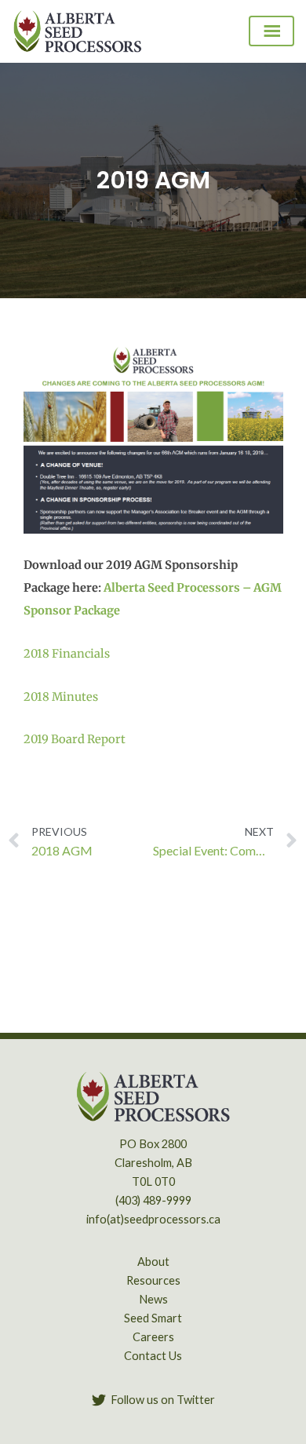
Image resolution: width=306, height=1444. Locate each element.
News (153, 1299)
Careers (153, 1337)
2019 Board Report (75, 739)
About (153, 1261)
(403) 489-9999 (153, 1200)
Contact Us (153, 1355)
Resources (153, 1280)
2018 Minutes (61, 697)
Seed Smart (153, 1318)
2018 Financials (67, 654)
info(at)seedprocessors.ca (153, 1219)
